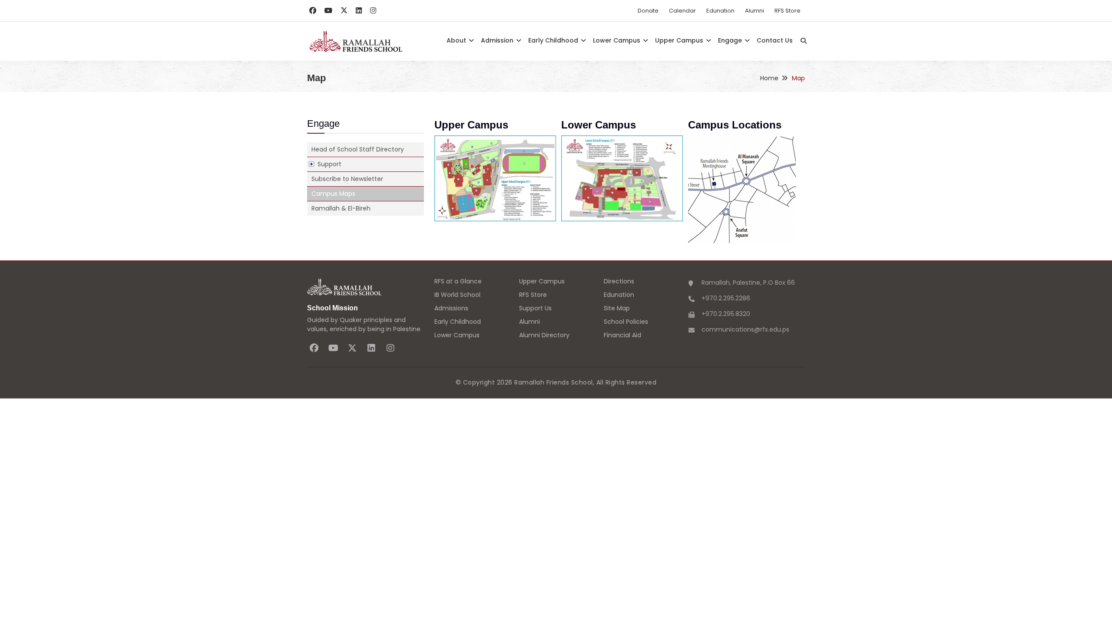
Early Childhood (554, 40)
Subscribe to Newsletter (347, 178)
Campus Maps (333, 193)
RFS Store (787, 11)
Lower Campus (617, 40)
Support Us (535, 308)
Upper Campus (680, 40)
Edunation (720, 11)
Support (329, 164)
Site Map (617, 308)
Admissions (451, 308)
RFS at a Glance (458, 281)
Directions (619, 281)
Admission (498, 40)
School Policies (626, 321)
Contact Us (775, 40)
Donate (648, 11)
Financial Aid (622, 335)
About (457, 40)
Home (769, 78)
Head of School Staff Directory (357, 149)
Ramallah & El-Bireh (341, 208)
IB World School (457, 294)
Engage (731, 40)
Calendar (682, 11)
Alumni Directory (544, 335)
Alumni (754, 11)
